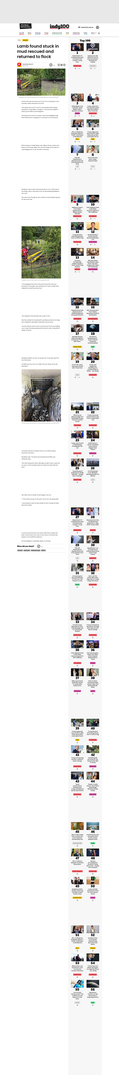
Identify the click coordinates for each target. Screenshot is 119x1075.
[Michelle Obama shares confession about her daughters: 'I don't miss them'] (77, 327)
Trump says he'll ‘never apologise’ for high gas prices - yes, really (93, 968)
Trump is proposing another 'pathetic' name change (77, 759)
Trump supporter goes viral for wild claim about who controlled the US (93, 134)
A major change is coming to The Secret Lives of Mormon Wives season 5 (93, 1046)
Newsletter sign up (87, 27)
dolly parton (93, 453)
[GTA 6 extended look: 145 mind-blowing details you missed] (93, 462)
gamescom (93, 66)
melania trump (77, 216)
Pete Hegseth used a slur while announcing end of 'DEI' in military (93, 210)
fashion (77, 113)
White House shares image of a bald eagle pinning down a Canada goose (77, 418)
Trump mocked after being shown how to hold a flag (77, 236)
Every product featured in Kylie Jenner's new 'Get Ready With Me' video (93, 684)
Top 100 (21, 33)
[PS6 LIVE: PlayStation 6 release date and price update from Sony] (77, 148)
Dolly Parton (93, 558)
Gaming (37, 33)
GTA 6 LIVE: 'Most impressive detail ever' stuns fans (77, 366)
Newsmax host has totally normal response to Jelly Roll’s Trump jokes (93, 522)
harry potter (93, 766)
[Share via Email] (64, 65)
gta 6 (92, 166)
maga (92, 139)
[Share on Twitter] (61, 65)
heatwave (27, 550)
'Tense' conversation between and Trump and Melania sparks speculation (77, 787)
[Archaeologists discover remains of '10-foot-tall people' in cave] (77, 567)
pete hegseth (93, 216)
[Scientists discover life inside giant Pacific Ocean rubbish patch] (93, 825)
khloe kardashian (93, 269)
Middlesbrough (35, 550)
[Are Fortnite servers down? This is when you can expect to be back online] (77, 983)
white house (77, 425)
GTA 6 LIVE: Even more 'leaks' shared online (93, 159)
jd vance (77, 269)
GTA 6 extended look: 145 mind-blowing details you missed (93, 473)
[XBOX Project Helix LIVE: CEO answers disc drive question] (77, 825)
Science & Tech (57, 33)
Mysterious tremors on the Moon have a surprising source (92, 995)
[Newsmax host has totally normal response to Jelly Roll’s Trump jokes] (93, 511)
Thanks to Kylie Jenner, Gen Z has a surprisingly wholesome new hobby (93, 787)
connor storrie (92, 242)
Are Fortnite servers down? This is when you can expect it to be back (77, 996)
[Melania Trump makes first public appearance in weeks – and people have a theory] (77, 198)
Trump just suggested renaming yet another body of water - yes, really (93, 368)
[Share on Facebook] (59, 65)
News (29, 33)
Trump (46, 33)
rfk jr (77, 139)
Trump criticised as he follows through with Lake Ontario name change (93, 627)
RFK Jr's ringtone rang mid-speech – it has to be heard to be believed (77, 134)
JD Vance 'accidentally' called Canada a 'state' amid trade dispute (77, 264)
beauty (93, 691)
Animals (25, 40)
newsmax (93, 530)
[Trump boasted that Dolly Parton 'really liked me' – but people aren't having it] (77, 462)
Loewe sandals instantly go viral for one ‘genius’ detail (92, 891)
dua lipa (93, 663)
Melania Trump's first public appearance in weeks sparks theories (77, 210)
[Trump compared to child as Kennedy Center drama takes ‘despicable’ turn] (93, 406)
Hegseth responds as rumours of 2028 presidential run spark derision (77, 312)
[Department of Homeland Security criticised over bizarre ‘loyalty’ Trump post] (77, 46)
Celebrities (76, 33)
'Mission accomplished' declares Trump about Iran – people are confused (93, 864)
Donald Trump (92, 374)
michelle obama (77, 346)
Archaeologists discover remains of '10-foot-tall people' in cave (77, 578)
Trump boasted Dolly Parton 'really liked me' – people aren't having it (77, 473)
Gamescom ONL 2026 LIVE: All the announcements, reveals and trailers (92, 59)
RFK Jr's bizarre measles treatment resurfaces (77, 862)
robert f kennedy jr (77, 871)
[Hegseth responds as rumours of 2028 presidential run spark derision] (77, 301)
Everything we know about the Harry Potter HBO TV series (92, 760)
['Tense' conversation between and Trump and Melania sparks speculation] (77, 775)
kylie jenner (93, 794)
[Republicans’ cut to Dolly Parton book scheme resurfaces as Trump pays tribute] (93, 539)
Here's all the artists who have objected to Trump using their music (93, 578)
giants (77, 584)
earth (93, 346)
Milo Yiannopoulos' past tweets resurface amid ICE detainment (93, 312)
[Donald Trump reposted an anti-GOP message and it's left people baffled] (77, 616)
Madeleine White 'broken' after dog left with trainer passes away (77, 891)
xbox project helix (77, 843)
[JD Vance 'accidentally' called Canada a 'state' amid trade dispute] (77, 251)
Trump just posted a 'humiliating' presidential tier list (77, 445)
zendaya (93, 948)
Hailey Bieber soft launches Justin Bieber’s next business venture (77, 108)
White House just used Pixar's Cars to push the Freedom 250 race (77, 968)
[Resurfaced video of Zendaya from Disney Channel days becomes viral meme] (93, 929)
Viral (67, 33)
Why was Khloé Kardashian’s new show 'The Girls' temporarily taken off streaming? (93, 264)
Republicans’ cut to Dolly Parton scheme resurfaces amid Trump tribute (93, 551)
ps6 (77, 166)
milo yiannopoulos (93, 318)
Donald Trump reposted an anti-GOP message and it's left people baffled (77, 628)
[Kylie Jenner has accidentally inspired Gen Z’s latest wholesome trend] (93, 775)
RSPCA (43, 550)
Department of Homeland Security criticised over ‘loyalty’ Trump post (77, 59)
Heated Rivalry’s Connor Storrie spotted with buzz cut (93, 237)
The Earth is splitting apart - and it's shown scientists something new (93, 340)
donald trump (77, 66)
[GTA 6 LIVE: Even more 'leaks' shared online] (93, 148)
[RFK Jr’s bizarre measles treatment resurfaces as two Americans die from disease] (77, 852)
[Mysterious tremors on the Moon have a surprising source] (93, 983)
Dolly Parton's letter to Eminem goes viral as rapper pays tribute (92, 446)
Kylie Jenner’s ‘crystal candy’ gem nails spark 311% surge (77, 1045)
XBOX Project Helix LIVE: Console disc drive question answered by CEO (77, 837)
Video (85, 33)
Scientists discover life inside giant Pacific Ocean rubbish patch (93, 837)
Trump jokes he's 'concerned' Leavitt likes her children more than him (93, 108)
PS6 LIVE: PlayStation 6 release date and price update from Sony (77, 161)
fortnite (77, 1002)
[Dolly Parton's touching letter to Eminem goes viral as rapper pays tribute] (93, 434)
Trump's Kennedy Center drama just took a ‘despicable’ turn (93, 417)
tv (92, 1053)
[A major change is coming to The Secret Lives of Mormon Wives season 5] (93, 1034)
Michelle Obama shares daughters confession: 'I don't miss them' (77, 339)
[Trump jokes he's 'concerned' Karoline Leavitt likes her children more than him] (93, 97)
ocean (92, 843)
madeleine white (77, 897)
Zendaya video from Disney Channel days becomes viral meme (93, 941)
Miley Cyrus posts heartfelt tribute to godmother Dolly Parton (77, 683)
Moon (92, 1002)
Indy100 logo (59, 26)
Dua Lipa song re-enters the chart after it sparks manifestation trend (93, 656)
